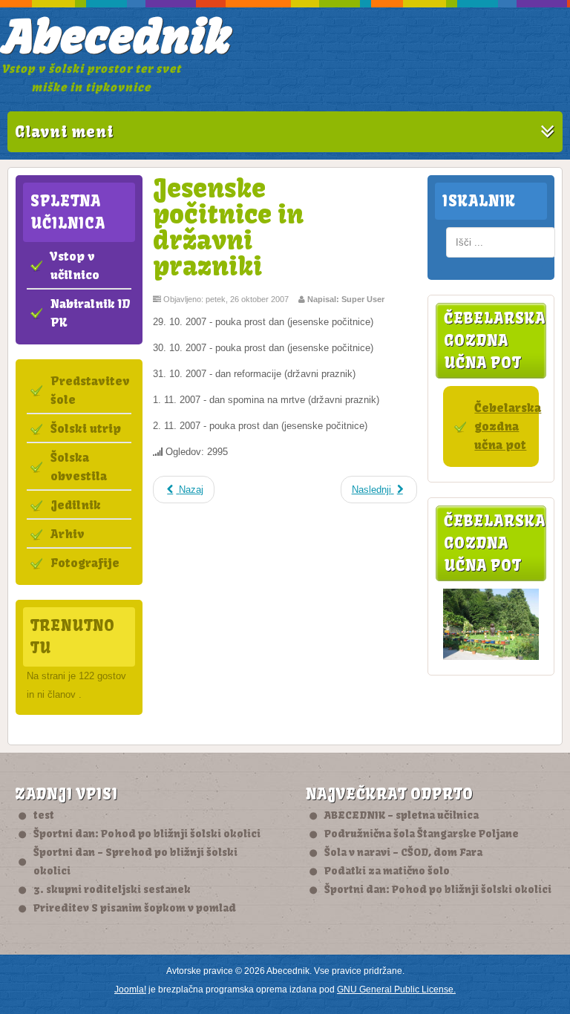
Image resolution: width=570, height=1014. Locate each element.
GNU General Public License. (396, 989)
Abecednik (114, 37)
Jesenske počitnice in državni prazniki (228, 226)
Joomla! (130, 989)
